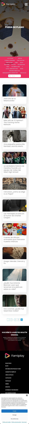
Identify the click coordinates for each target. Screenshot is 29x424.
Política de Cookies (7, 422)
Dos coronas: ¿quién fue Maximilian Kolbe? (14, 310)
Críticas (20, 58)
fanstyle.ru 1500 (20, 60)
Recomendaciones (16, 66)
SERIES (7, 384)
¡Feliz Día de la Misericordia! (10, 100)
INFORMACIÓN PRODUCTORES (13, 369)
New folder (6, 64)
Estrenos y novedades (10, 60)
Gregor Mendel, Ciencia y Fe (14, 262)
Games (16, 62)
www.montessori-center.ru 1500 (10, 72)
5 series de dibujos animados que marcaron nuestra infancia (14, 239)
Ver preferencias (14, 418)
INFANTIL (7, 387)
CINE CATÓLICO (9, 375)
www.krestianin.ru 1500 (14, 70)
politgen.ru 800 (21, 64)
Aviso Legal (24, 422)
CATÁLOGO (8, 378)
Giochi (21, 62)
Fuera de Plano (9, 62)
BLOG (6, 366)
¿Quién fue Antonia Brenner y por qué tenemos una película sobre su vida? (13, 286)
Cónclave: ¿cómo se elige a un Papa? (14, 193)
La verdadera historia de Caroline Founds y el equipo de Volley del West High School (14, 169)
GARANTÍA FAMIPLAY (10, 372)
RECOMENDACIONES (10, 393)
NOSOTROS (8, 363)
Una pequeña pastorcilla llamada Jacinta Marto (14, 145)
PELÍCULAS (8, 381)
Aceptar (14, 411)
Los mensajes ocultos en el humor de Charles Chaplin (14, 216)
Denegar (14, 415)
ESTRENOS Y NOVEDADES (11, 390)
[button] (27, 395)
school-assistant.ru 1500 (12, 68)
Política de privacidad (16, 422)
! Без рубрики (10, 58)
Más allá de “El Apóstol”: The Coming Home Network (13, 122)
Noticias (13, 64)
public (7, 66)
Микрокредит (23, 72)
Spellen (21, 68)
